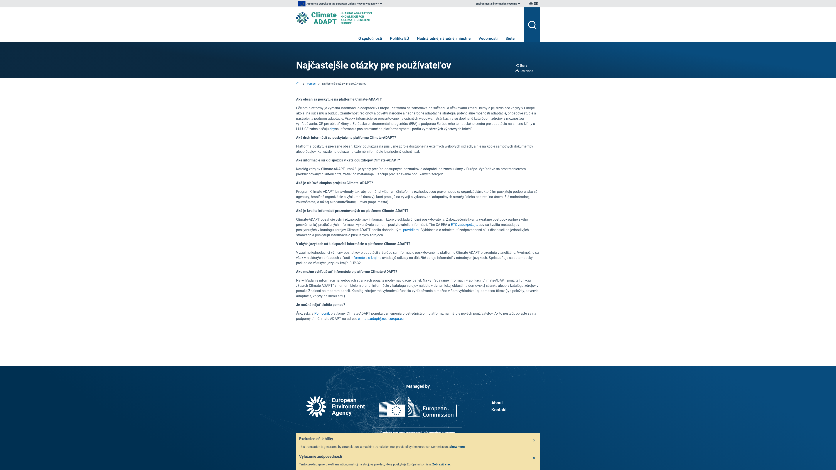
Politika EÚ (399, 38)
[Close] (534, 440)
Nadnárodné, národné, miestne (444, 38)
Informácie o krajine (366, 258)
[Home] (298, 84)
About (497, 402)
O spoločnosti (370, 38)
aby (332, 129)
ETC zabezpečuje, (464, 225)
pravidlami (411, 230)
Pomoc (311, 83)
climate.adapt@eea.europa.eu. (381, 319)
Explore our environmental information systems (417, 433)
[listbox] (340, 3)
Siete (510, 38)
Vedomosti (488, 38)
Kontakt (499, 409)
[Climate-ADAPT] (408, 18)
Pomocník (322, 313)
